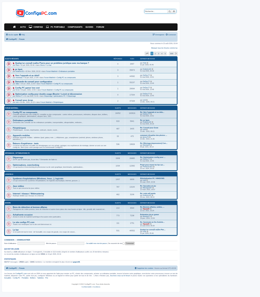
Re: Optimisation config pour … (153, 157)
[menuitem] (22, 34)
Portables (25, 278)
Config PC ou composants (66, 77)
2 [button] (155, 53)
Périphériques (58, 102)
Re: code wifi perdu (148, 193)
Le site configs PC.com (23, 222)
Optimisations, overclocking (26, 165)
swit (144, 180)
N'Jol (17, 90)
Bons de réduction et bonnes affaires (30, 207)
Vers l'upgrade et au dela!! (27, 75)
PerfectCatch (148, 166)
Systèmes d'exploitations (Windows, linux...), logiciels (38, 178)
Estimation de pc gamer (149, 214)
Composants (75, 26)
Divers (42, 65)
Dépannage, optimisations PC (55, 96)
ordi (17, 102)
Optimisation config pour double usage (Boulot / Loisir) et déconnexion (48, 94)
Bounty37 (146, 216)
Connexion (9, 240)
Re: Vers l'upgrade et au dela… (152, 112)
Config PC (16, 278)
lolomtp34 (146, 145)
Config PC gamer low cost (27, 88)
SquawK (146, 209)
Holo (17, 65)
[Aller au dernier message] (148, 63)
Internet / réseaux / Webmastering (28, 194)
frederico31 (20, 71)
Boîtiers (33, 278)
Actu (23, 26)
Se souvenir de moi (115, 243)
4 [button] (161, 53)
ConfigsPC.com (21, 273)
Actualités (7, 278)
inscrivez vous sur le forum (120, 275)
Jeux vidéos (18, 186)
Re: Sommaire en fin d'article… (152, 222)
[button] (147, 53)
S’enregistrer (23, 240)
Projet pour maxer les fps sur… (152, 165)
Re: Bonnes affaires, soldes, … (152, 207)
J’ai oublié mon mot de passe (96, 243)
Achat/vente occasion (23, 215)
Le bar (49, 65)
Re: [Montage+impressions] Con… (153, 143)
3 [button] (158, 53)
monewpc (19, 77)
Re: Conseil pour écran (149, 128)
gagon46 (76, 262)
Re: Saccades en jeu (148, 186)
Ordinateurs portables (67, 71)
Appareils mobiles (21, 135)
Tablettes (40, 278)
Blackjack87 (147, 188)
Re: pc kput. (145, 120)
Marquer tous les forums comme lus (164, 48)
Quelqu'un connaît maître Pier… (153, 230)
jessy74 (146, 137)
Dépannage (71, 96)
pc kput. (19, 69)
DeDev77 (146, 75)
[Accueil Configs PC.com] (15, 27)
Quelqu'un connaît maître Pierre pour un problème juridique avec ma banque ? (52, 63)
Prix (46, 278)
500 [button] (171, 53)
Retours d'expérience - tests (26, 143)
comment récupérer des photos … (153, 135)
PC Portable (58, 26)
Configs (38, 26)
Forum (100, 26)
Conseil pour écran (24, 100)
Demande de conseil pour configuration (33, 82)
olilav (17, 84)
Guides (89, 26)
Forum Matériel (51, 71)
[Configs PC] (32, 14)
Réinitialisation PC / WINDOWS (152, 178)
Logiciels (9, 174)
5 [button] (165, 53)
